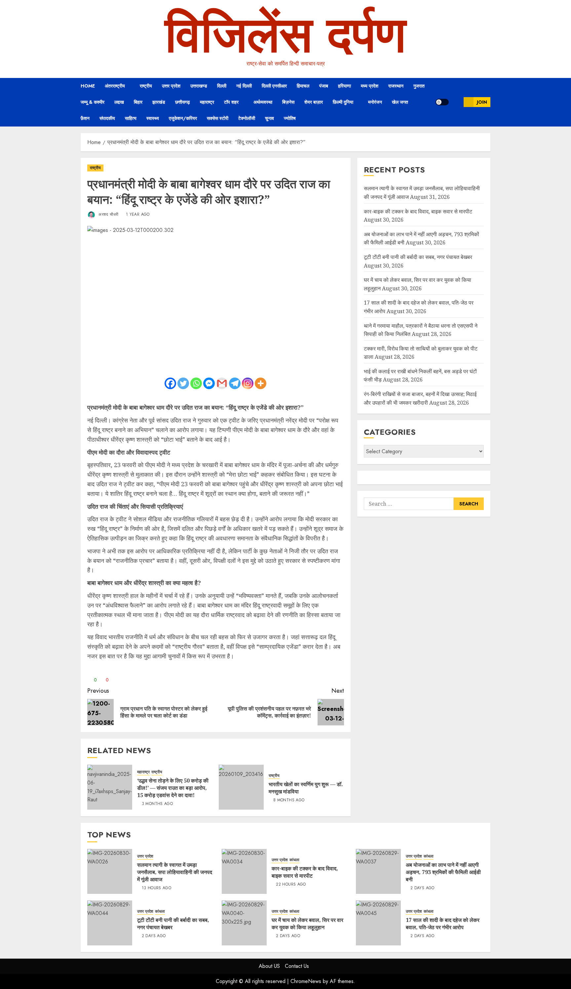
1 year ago (138, 214)
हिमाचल (303, 86)
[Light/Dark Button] (442, 102)
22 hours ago (291, 884)
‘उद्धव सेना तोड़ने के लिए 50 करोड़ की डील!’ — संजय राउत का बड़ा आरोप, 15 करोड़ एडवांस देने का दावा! (173, 788)
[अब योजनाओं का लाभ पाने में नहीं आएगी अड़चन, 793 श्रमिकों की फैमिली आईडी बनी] (378, 871)
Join (482, 102)
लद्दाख (119, 102)
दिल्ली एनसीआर (274, 86)
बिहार (138, 102)
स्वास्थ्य (152, 118)
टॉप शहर (231, 102)
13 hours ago (156, 888)
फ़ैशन (85, 118)
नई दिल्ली (244, 86)
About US (269, 966)
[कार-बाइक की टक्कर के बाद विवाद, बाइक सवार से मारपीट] (244, 871)
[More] (260, 383)
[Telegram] (235, 383)
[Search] (456, 102)
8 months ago (288, 800)
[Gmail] (222, 383)
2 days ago (422, 888)
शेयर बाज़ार (313, 102)
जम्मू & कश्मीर (92, 102)
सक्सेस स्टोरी (217, 118)
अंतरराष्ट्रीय (115, 86)
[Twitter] (183, 383)
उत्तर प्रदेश (171, 86)
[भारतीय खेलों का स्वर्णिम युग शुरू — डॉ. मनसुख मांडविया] (241, 787)
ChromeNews (305, 981)
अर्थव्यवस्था (262, 102)
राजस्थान (395, 86)
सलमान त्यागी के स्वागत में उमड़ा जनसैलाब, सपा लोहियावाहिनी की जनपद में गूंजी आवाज (174, 872)
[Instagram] (247, 383)
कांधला (294, 860)
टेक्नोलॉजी (246, 118)
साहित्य (130, 118)
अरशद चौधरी (107, 214)
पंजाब (323, 86)
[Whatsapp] (196, 383)
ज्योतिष (290, 118)
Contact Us (297, 966)
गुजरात (419, 86)
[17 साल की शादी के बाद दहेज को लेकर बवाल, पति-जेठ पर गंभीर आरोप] (378, 922)
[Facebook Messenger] (209, 383)
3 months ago (157, 804)
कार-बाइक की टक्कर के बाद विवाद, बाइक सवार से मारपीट (418, 211)
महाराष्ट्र (207, 102)
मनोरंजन (375, 102)
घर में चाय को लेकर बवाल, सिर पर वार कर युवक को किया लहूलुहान (307, 923)
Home (88, 86)
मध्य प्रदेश (369, 86)
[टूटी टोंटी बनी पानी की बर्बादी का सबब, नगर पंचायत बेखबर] (109, 922)
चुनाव (269, 118)
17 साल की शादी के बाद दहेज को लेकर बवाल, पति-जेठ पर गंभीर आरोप (442, 923)
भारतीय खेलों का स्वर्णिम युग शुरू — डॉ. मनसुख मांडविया (306, 788)
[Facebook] (170, 383)
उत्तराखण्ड (198, 86)
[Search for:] (409, 503)
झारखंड (158, 102)
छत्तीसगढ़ (182, 102)
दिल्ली (221, 86)
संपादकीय (107, 118)
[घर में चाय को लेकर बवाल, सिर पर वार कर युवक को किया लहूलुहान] (244, 922)
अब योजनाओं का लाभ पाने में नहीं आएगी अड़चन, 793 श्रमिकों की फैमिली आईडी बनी (443, 872)
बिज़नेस (288, 102)
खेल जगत (400, 102)
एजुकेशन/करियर (183, 118)
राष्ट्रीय (146, 86)
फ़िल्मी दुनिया (343, 102)
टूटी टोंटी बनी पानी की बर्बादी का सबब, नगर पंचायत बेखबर (418, 257)
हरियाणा (344, 86)
